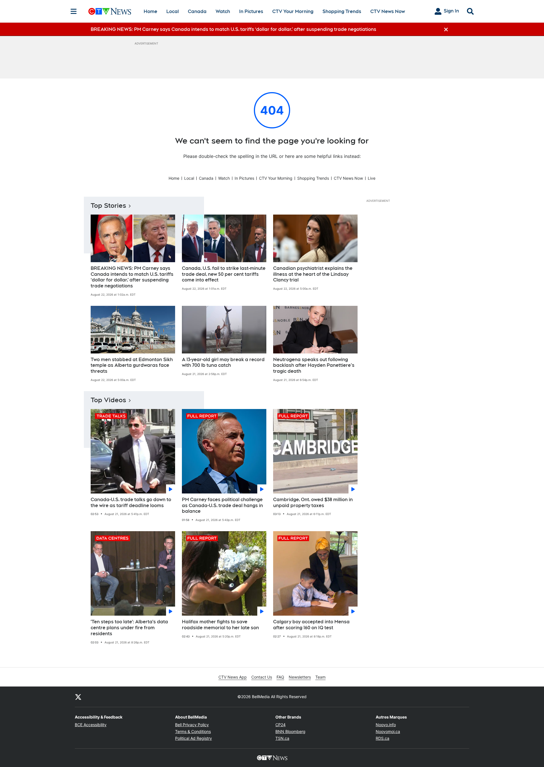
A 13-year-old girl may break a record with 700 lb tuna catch (223, 362)
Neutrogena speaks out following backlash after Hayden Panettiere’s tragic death (313, 365)
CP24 (280, 724)
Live (371, 178)
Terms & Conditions (193, 731)
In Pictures (251, 11)
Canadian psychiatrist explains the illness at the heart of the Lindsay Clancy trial (312, 274)
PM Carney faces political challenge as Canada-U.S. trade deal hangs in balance (222, 505)
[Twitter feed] (78, 696)
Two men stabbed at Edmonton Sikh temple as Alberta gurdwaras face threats (132, 365)
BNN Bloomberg (290, 731)
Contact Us (261, 677)
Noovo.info (386, 724)
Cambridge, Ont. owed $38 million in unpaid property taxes (313, 502)
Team (320, 677)
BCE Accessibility (91, 724)
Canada (197, 11)
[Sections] (73, 11)
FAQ (280, 677)
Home (150, 11)
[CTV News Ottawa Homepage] (109, 11)
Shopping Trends (341, 11)
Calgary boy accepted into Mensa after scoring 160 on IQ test (311, 624)
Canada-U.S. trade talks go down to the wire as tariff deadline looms (131, 502)
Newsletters (300, 677)
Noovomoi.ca (388, 731)
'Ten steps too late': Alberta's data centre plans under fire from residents (129, 627)
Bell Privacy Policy (192, 724)
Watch (223, 11)
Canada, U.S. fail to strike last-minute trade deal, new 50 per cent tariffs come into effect (223, 274)
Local (172, 11)
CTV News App (232, 677)
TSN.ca (282, 738)
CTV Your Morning (292, 11)
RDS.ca (382, 738)
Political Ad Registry (193, 738)
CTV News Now (387, 11)
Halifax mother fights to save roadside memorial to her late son (220, 624)
